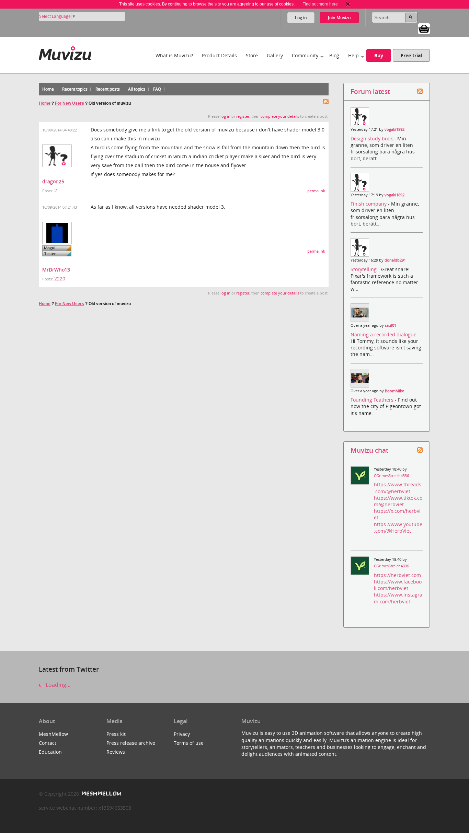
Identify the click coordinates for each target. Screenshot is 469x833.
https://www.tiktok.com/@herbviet (398, 501)
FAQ (157, 89)
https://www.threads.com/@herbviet (397, 487)
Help (353, 55)
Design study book (372, 138)
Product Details (219, 55)
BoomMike (394, 391)
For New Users (69, 103)
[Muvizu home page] (65, 52)
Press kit (116, 734)
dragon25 (53, 181)
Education (50, 752)
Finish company (369, 203)
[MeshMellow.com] (100, 793)
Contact (47, 743)
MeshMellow (53, 734)
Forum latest (370, 91)
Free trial (411, 55)
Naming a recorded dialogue (384, 334)
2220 (59, 278)
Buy (378, 55)
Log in (301, 18)
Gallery (275, 55)
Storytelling (364, 269)
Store (252, 55)
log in (225, 116)
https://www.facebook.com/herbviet (398, 584)
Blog (334, 55)
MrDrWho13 (56, 269)
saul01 (390, 325)
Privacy (182, 734)
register (242, 116)
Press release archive (130, 743)
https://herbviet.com (397, 575)
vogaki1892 (394, 129)
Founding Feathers (373, 399)
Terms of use (189, 743)
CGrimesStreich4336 (391, 475)
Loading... (57, 685)
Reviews (115, 752)
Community (305, 55)
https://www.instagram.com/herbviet (398, 597)
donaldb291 (395, 260)
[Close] (348, 4)
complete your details (280, 116)
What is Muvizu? (174, 55)
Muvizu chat (369, 450)
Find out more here (320, 4)
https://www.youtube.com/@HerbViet (398, 527)
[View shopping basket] (424, 28)
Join (339, 18)
